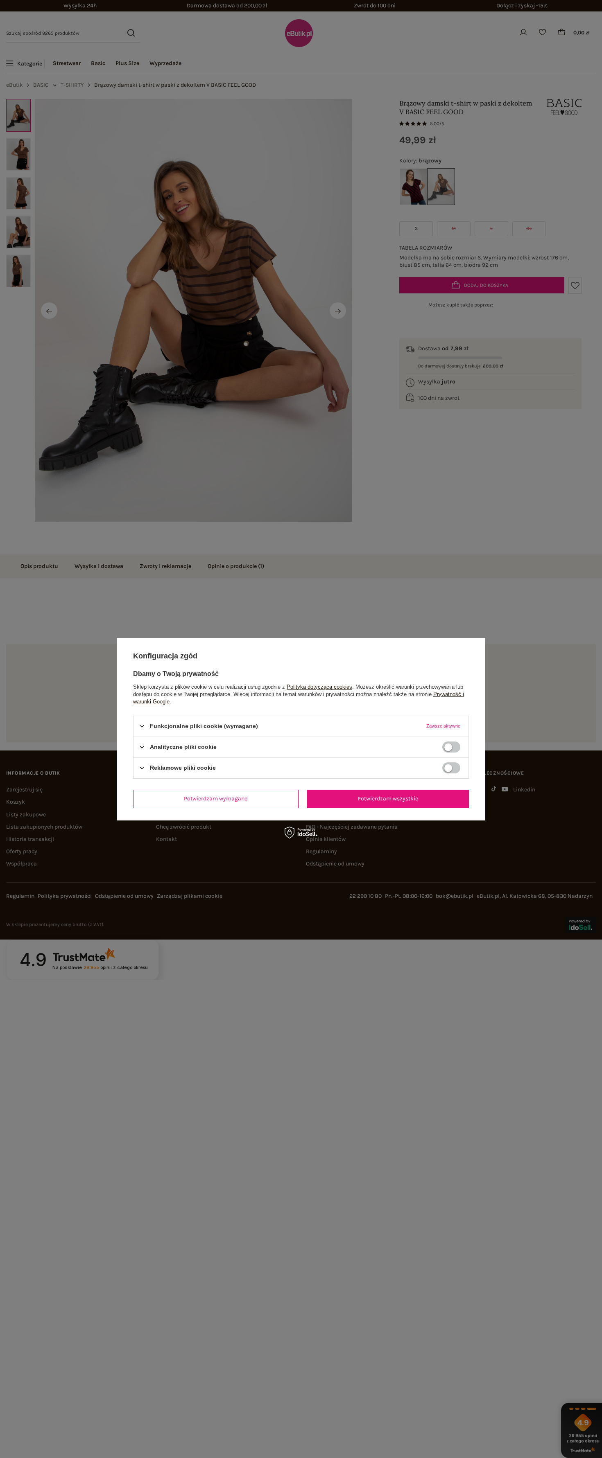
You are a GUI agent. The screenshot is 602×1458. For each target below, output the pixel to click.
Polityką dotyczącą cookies (319, 686)
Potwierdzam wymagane (215, 798)
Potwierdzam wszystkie (388, 798)
